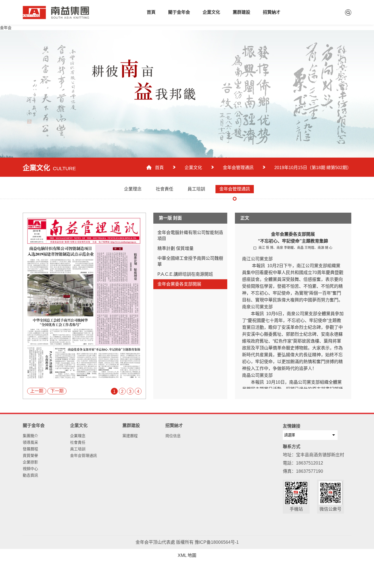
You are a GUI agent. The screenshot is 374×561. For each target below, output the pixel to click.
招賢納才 (271, 12)
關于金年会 (179, 12)
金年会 (5, 27)
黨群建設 (241, 12)
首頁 (151, 12)
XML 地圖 (187, 555)
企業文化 (211, 12)
